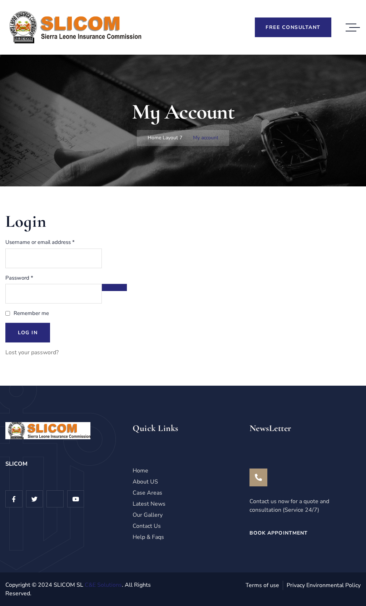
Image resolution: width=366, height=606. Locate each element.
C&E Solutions (103, 585)
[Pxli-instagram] (55, 498)
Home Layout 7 (165, 137)
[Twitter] (34, 498)
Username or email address (50, 242)
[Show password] (114, 287)
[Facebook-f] (14, 498)
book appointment (278, 533)
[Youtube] (75, 498)
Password (29, 277)
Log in (28, 332)
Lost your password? (32, 352)
